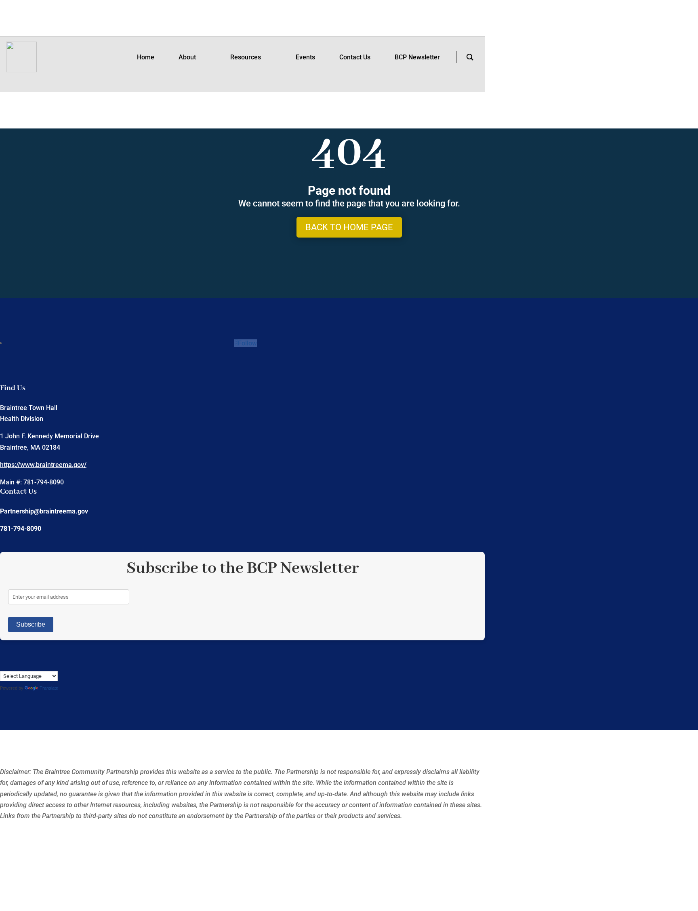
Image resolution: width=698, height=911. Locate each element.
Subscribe (30, 624)
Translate (49, 688)
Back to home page (349, 227)
